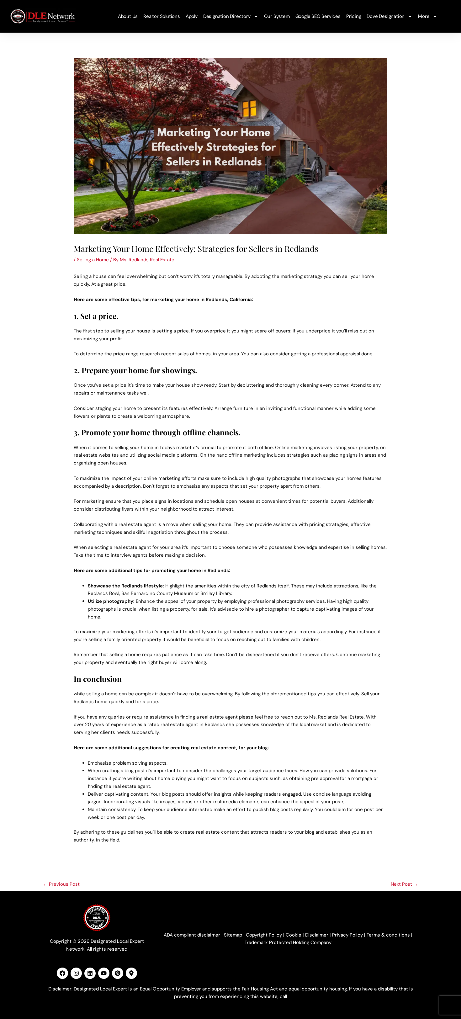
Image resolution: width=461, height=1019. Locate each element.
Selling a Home (93, 260)
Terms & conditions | (389, 935)
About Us (128, 16)
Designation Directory (227, 16)
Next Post (404, 884)
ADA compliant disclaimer (192, 935)
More (423, 16)
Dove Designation (386, 16)
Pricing (353, 16)
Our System (277, 16)
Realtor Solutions (161, 16)
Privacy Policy (347, 935)
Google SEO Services (318, 16)
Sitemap (233, 935)
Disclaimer (316, 935)
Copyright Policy (264, 935)
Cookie (293, 935)
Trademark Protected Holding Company (288, 942)
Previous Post (61, 884)
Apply (192, 16)
